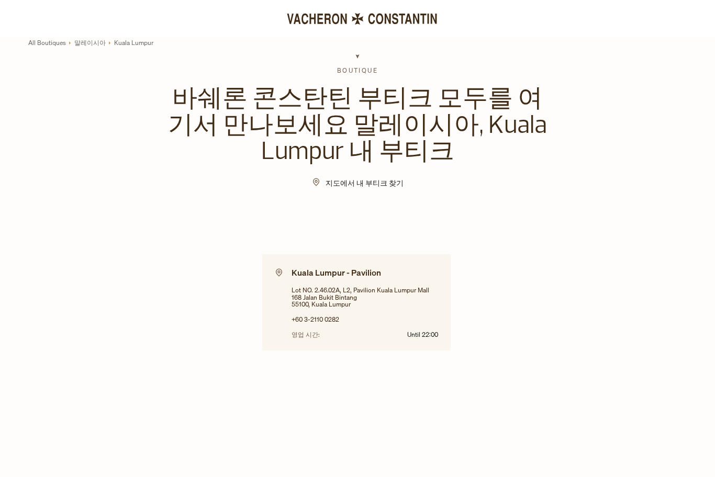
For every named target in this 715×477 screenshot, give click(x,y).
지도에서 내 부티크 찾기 (365, 183)
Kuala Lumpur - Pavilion (336, 272)
